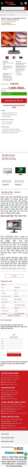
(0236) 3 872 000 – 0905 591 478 (18, 406)
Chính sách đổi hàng (6, 116)
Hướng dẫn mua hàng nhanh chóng (9, 113)
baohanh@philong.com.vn (11, 411)
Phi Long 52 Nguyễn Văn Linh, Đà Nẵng (10, 377)
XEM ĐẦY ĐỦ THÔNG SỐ (14, 315)
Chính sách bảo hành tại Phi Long (9, 114)
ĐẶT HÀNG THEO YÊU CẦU (14, 101)
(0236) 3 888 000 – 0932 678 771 (11, 380)
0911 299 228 (14, 421)
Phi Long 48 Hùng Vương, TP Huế (9, 390)
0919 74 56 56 (14, 394)
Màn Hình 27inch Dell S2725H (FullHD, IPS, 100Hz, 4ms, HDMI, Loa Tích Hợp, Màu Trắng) (7, 181)
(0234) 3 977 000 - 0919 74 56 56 (11, 392)
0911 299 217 (18, 409)
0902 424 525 (19, 423)
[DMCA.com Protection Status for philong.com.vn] (18, 452)
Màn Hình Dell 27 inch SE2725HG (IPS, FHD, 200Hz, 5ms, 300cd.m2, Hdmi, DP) (20, 181)
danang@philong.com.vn (10, 382)
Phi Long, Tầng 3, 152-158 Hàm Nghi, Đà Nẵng (12, 404)
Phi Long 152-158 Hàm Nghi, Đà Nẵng (10, 375)
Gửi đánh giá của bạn (14, 355)
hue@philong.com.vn (9, 396)
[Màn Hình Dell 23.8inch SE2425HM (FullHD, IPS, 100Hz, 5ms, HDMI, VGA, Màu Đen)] (7, 57)
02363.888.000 (15, 105)
